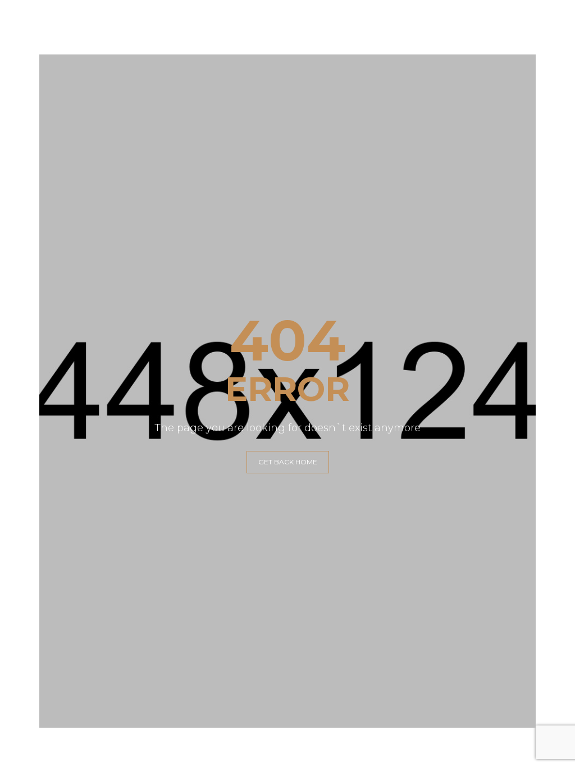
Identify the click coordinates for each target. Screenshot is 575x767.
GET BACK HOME (287, 462)
